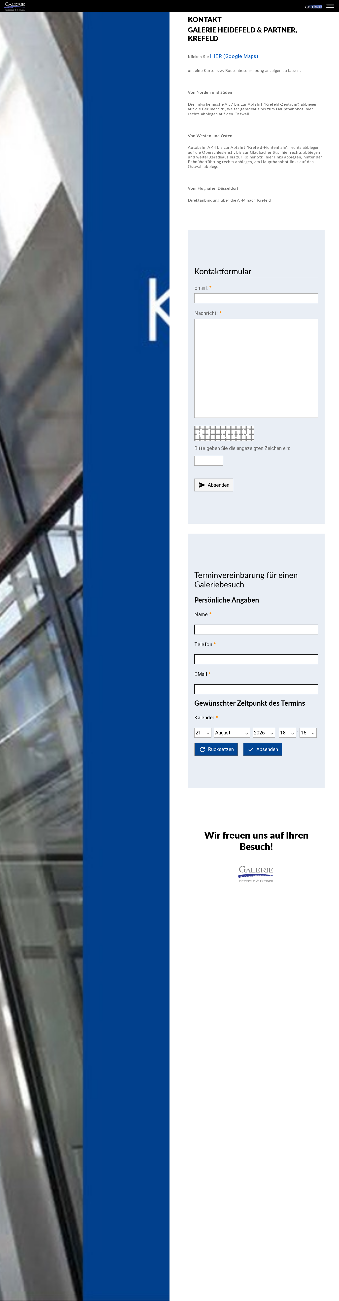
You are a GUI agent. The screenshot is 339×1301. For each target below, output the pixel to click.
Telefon (203, 644)
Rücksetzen (216, 749)
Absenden (213, 485)
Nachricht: (206, 313)
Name (201, 614)
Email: (201, 288)
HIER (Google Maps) (234, 56)
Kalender (204, 718)
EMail (200, 674)
